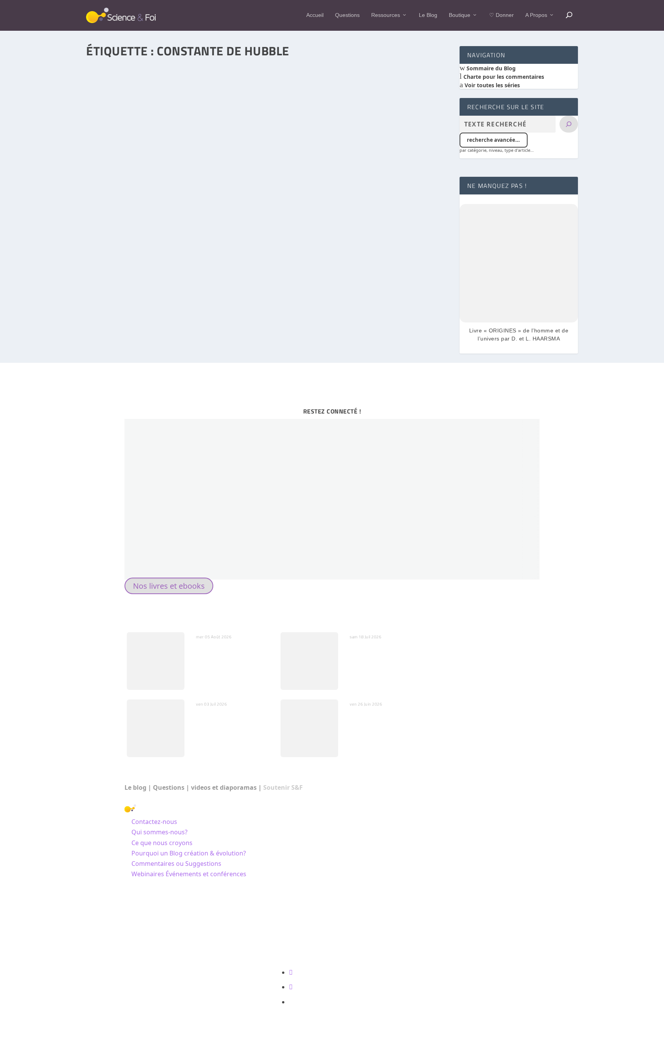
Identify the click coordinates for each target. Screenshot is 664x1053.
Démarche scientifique (190, 298)
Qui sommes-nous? (159, 832)
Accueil (315, 15)
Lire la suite (119, 327)
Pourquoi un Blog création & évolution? (188, 853)
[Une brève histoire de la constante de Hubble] (260, 166)
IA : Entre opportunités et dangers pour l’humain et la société (385, 657)
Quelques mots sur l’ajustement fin (220, 720)
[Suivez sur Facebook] (291, 972)
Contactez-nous (154, 821)
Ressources (385, 15)
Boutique (459, 15)
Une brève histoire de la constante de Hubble (158, 287)
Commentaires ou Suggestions (176, 863)
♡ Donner (501, 15)
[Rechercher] (568, 124)
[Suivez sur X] (291, 987)
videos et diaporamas (224, 787)
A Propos (536, 15)
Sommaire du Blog (490, 68)
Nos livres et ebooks (169, 586)
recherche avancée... (493, 139)
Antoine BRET (116, 298)
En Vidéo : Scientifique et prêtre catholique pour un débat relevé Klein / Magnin (385, 724)
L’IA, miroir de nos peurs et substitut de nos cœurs (230, 653)
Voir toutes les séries (491, 85)
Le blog (135, 787)
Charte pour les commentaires (503, 76)
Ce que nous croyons (162, 843)
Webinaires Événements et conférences (188, 874)
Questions (347, 15)
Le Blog (428, 15)
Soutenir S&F (283, 787)
